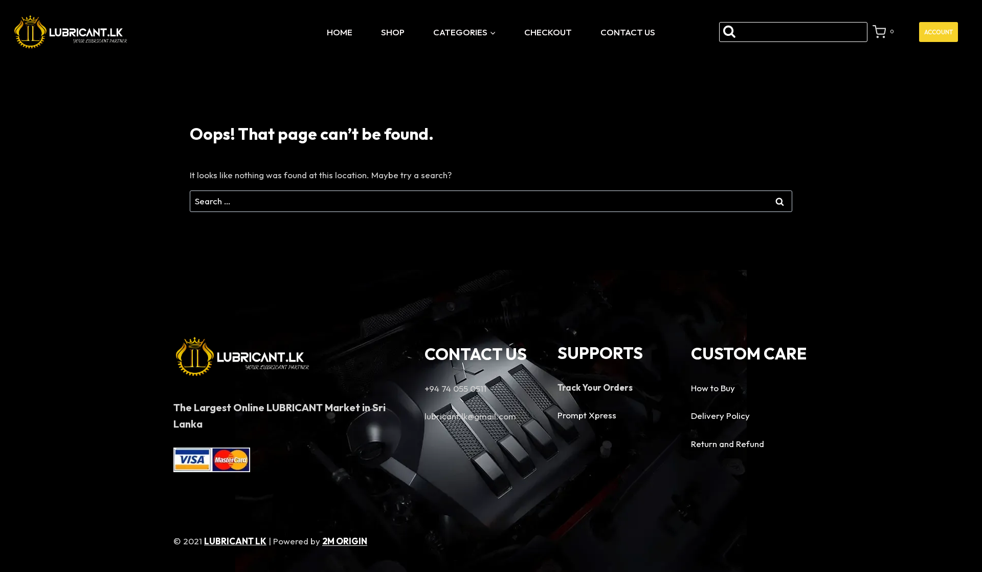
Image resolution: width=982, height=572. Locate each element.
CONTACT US (627, 32)
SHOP (393, 32)
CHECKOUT (548, 32)
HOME (339, 32)
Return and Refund (727, 443)
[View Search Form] (793, 32)
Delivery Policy (720, 415)
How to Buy (713, 388)
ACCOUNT (938, 32)
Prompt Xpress (586, 415)
